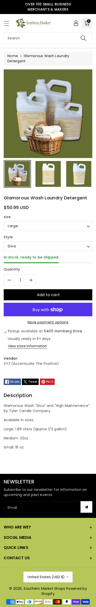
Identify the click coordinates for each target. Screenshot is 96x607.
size (7, 216)
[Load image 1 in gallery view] (17, 173)
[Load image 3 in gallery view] (79, 173)
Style (8, 237)
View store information (27, 346)
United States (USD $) (46, 577)
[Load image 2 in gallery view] (48, 173)
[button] (9, 23)
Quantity (12, 269)
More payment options (48, 322)
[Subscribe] (86, 507)
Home (12, 55)
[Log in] (76, 23)
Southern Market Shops (44, 588)
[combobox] (48, 38)
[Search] (83, 38)
